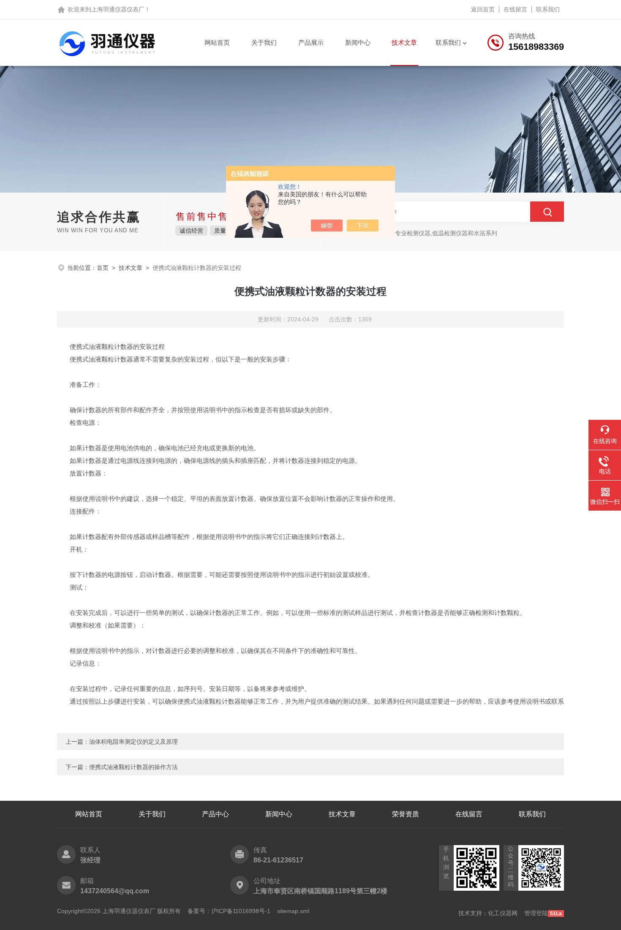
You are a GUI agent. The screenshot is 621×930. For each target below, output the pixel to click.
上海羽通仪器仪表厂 (117, 9)
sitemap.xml (293, 911)
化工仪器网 (503, 913)
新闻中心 (357, 42)
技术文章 (404, 42)
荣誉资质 (405, 814)
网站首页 (217, 42)
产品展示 (311, 42)
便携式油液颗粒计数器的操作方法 (133, 767)
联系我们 (548, 9)
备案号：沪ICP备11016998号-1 (229, 911)
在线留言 (515, 9)
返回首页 (483, 9)
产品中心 (215, 814)
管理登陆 (536, 913)
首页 (103, 267)
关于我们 (264, 42)
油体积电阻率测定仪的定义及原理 (133, 741)
